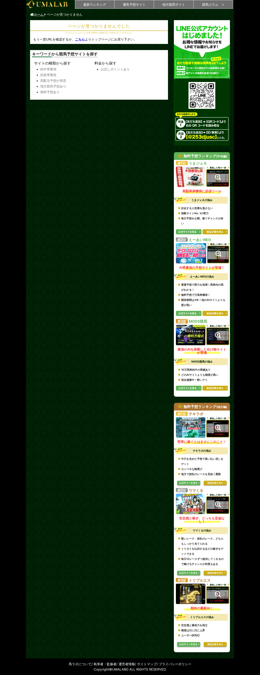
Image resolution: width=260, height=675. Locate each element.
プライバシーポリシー (175, 664)
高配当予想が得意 (53, 81)
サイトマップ (147, 664)
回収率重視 (48, 75)
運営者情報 (127, 664)
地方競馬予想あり (53, 86)
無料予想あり (50, 92)
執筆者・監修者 (105, 664)
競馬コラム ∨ (213, 4)
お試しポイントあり (115, 69)
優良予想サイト (134, 4)
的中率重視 (48, 69)
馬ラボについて (80, 664)
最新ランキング (94, 4)
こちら (80, 39)
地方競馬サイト (173, 4)
